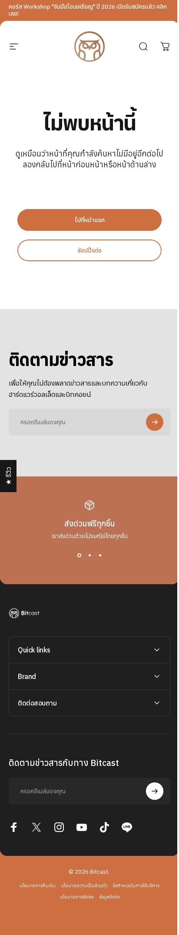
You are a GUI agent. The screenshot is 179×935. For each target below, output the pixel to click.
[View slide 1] (79, 555)
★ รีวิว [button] (8, 476)
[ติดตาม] (154, 422)
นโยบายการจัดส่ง (73, 897)
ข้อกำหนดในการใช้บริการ (132, 885)
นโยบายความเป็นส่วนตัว (81, 885)
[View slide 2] (89, 555)
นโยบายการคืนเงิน (35, 885)
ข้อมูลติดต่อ (106, 897)
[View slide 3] (100, 555)
